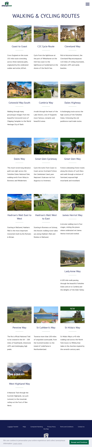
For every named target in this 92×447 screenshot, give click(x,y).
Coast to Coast (19, 46)
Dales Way (19, 158)
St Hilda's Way (72, 327)
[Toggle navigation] (87, 4)
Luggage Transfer (13, 426)
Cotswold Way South (19, 102)
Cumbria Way (46, 102)
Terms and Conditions (66, 426)
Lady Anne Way (73, 271)
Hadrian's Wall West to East (46, 217)
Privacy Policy (51, 426)
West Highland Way (19, 383)
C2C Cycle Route (45, 46)
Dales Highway (73, 102)
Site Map (46, 429)
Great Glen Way (72, 158)
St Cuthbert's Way (46, 327)
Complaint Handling (36, 426)
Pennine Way (19, 327)
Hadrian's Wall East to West (19, 217)
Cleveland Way (72, 46)
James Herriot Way (72, 215)
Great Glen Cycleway (46, 158)
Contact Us (81, 426)
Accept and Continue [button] (79, 442)
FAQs (24, 426)
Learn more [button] (17, 443)
